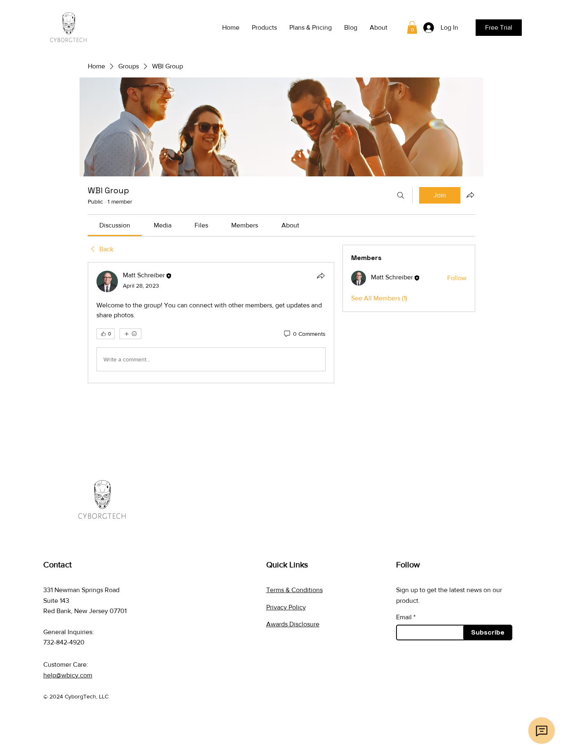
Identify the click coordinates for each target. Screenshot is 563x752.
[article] (211, 322)
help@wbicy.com (67, 675)
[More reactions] (130, 333)
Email (404, 617)
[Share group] (470, 195)
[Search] (401, 195)
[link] (412, 27)
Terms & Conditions (294, 589)
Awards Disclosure (292, 624)
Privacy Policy (286, 607)
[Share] (321, 276)
